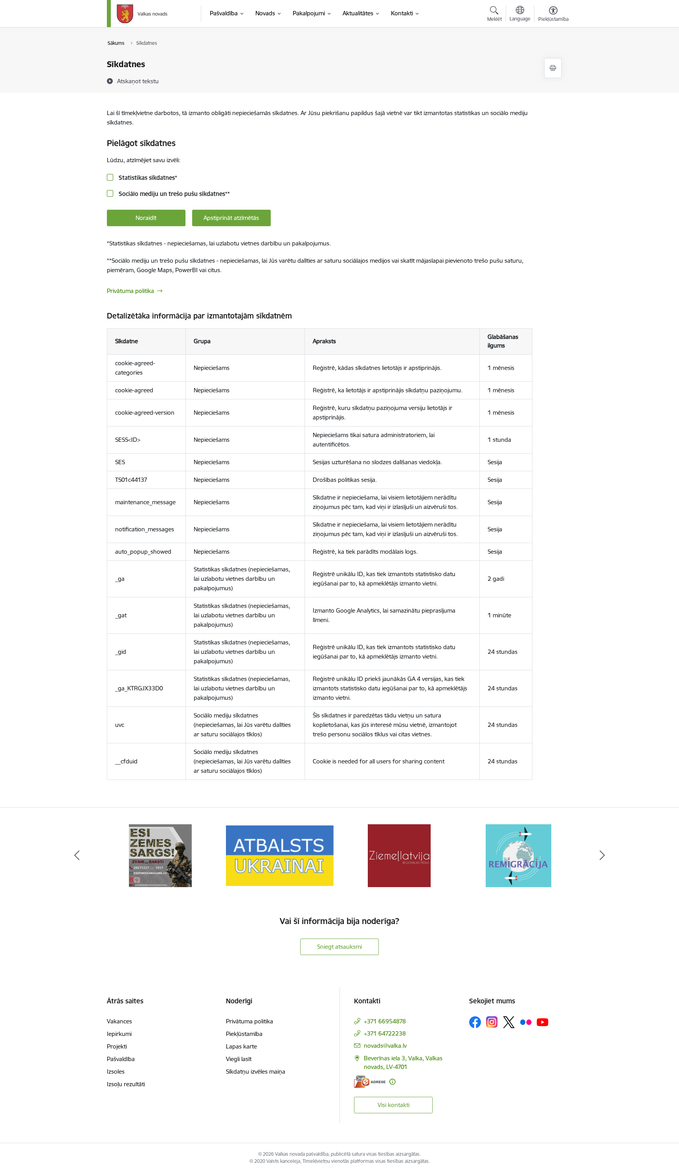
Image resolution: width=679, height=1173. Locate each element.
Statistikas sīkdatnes (147, 177)
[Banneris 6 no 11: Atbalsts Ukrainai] (280, 855)
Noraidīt (146, 217)
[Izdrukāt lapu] (553, 68)
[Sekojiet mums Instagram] (492, 1022)
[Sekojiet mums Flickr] (526, 1022)
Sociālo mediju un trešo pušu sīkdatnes (173, 194)
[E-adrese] (369, 1081)
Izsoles (116, 1071)
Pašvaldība (121, 1059)
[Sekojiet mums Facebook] (475, 1022)
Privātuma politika (130, 291)
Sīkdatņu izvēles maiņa (255, 1071)
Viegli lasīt (238, 1059)
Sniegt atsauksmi (339, 946)
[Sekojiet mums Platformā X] (509, 1022)
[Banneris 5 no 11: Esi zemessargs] (160, 855)
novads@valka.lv (385, 1045)
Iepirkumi (119, 1034)
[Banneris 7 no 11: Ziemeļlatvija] (399, 855)
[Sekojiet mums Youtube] (543, 1022)
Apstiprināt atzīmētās (231, 217)
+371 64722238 (385, 1033)
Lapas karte (241, 1046)
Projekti (117, 1046)
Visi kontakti (393, 1105)
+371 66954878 (385, 1021)
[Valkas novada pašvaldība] (142, 13)
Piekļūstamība (244, 1034)
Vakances (119, 1021)
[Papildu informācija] (392, 1082)
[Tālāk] (602, 856)
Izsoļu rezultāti (126, 1084)
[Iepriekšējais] (77, 856)
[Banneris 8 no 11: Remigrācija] (518, 855)
